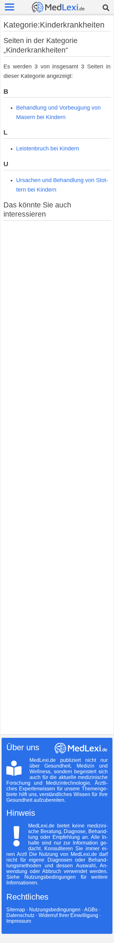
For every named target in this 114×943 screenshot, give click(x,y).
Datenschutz (20, 915)
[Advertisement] (57, 475)
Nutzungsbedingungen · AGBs (63, 909)
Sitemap (15, 909)
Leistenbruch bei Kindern (47, 148)
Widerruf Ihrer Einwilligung (68, 915)
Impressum (18, 921)
